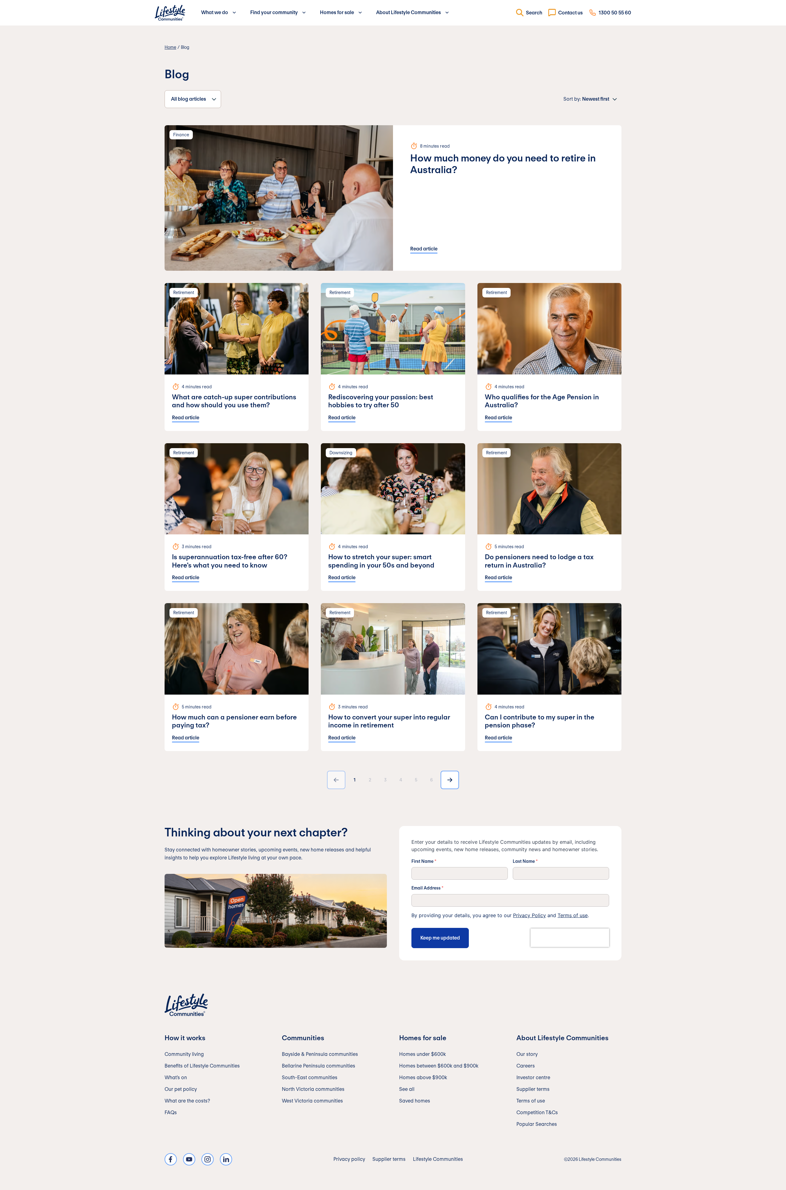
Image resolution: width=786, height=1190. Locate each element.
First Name (423, 861)
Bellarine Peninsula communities (318, 1066)
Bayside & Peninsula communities (320, 1054)
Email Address (427, 888)
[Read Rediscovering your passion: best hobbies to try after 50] (393, 357)
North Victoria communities (313, 1089)
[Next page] (450, 780)
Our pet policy (181, 1089)
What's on (176, 1077)
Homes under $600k (422, 1054)
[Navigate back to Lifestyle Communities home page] (170, 13)
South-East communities (309, 1077)
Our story (527, 1054)
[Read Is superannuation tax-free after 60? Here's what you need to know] (237, 517)
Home (170, 47)
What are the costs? (187, 1101)
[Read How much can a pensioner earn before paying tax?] (237, 677)
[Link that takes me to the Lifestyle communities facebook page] (171, 1159)
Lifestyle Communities (438, 1159)
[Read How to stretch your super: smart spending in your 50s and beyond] (393, 517)
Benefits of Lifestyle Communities (202, 1066)
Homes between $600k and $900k (438, 1066)
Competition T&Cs (537, 1112)
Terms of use (573, 915)
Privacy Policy (529, 915)
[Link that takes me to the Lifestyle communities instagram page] (207, 1159)
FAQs (171, 1112)
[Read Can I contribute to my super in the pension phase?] (549, 677)
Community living (184, 1054)
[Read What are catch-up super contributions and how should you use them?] (237, 357)
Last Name (525, 861)
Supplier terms (533, 1089)
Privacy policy (349, 1159)
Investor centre (533, 1077)
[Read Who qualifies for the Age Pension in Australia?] (549, 357)
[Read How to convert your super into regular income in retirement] (393, 677)
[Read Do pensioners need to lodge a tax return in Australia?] (549, 517)
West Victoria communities (312, 1101)
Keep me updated (440, 938)
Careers (525, 1066)
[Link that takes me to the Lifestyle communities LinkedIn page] (226, 1159)
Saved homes (414, 1101)
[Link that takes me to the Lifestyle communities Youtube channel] (189, 1159)
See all (406, 1089)
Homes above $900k (423, 1077)
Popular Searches (536, 1124)
